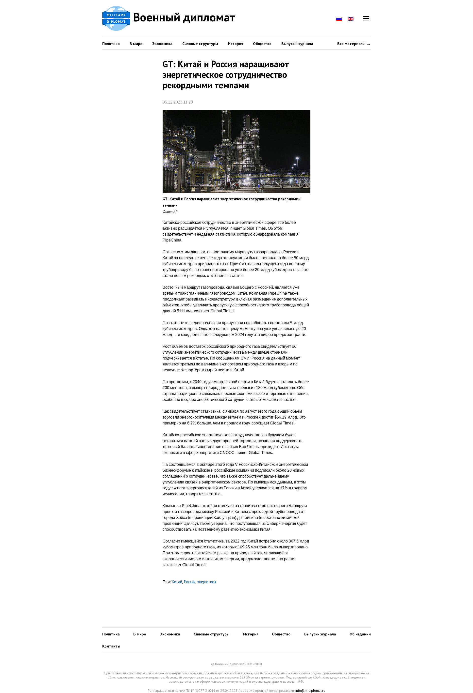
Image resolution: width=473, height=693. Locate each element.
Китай (177, 581)
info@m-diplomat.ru (310, 690)
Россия (189, 581)
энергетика (206, 581)
